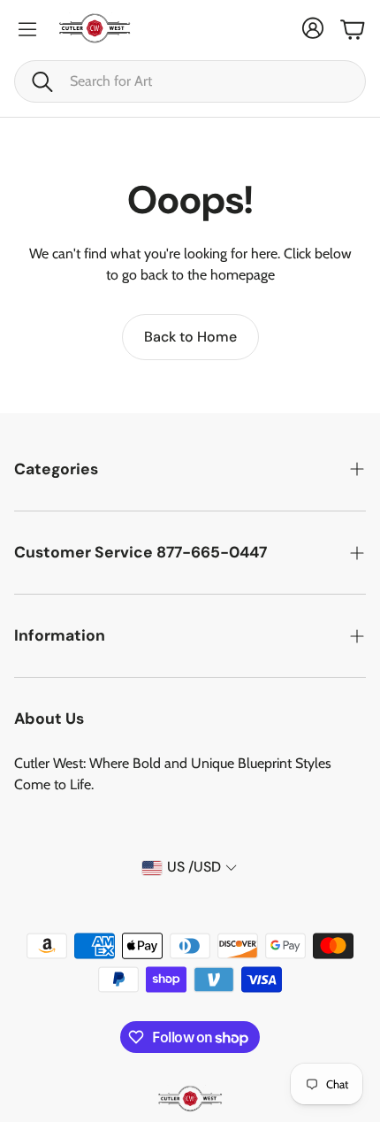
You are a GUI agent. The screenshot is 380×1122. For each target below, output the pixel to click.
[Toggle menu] (27, 29)
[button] (190, 81)
